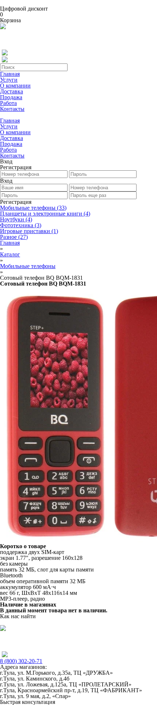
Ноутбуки (16, 219)
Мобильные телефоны (33, 208)
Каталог (10, 254)
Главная (10, 74)
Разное (14, 237)
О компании (15, 85)
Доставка (11, 91)
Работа (8, 103)
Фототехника (20, 225)
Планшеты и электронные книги (45, 213)
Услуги (9, 80)
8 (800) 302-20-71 (21, 661)
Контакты (12, 109)
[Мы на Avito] (3, 27)
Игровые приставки (29, 231)
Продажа (11, 97)
